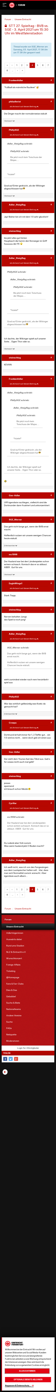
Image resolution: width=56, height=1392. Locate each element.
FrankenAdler (16, 80)
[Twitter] (11, 1059)
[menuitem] (28, 927)
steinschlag (15, 231)
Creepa (12, 722)
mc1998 (13, 554)
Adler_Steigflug (17, 204)
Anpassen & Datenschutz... (18, 1385)
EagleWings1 (15, 583)
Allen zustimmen (27, 1371)
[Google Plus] (16, 1059)
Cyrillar (13, 803)
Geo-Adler (14, 495)
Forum (21, 5)
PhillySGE (14, 130)
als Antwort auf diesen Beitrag (23, 106)
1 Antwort (8, 121)
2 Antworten (9, 545)
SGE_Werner (15, 519)
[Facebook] (5, 1059)
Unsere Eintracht (23, 19)
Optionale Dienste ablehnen (28, 1379)
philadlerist (15, 101)
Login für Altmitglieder (28, 1048)
